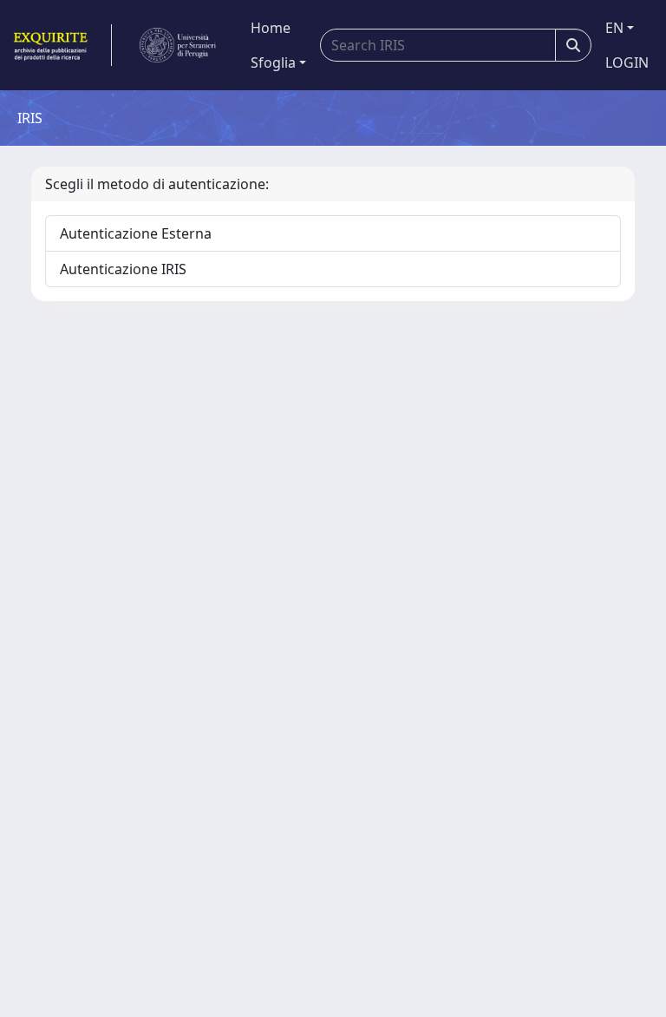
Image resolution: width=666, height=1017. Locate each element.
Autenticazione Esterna (136, 233)
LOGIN (627, 62)
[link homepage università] (178, 45)
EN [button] (614, 27)
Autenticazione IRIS (123, 269)
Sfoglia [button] (273, 62)
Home (271, 27)
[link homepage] (61, 45)
